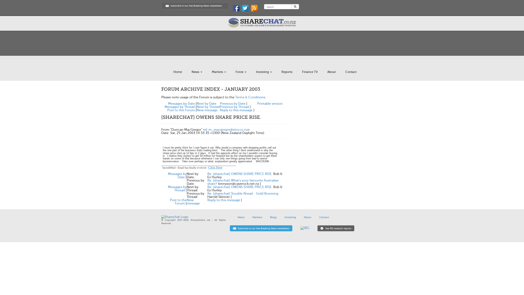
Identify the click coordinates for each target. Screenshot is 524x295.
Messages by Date (181, 104)
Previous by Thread (234, 107)
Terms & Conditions (250, 97)
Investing (263, 72)
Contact (351, 72)
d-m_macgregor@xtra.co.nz (226, 130)
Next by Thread (208, 107)
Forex (240, 72)
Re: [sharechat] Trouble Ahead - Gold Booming (242, 193)
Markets (218, 72)
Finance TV (310, 72)
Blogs (273, 217)
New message (207, 110)
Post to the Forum (181, 110)
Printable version (270, 104)
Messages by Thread (180, 107)
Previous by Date (232, 104)
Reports (286, 72)
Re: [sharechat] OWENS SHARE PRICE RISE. (239, 174)
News (196, 72)
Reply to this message (236, 110)
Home (177, 72)
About (331, 72)
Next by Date (206, 104)
